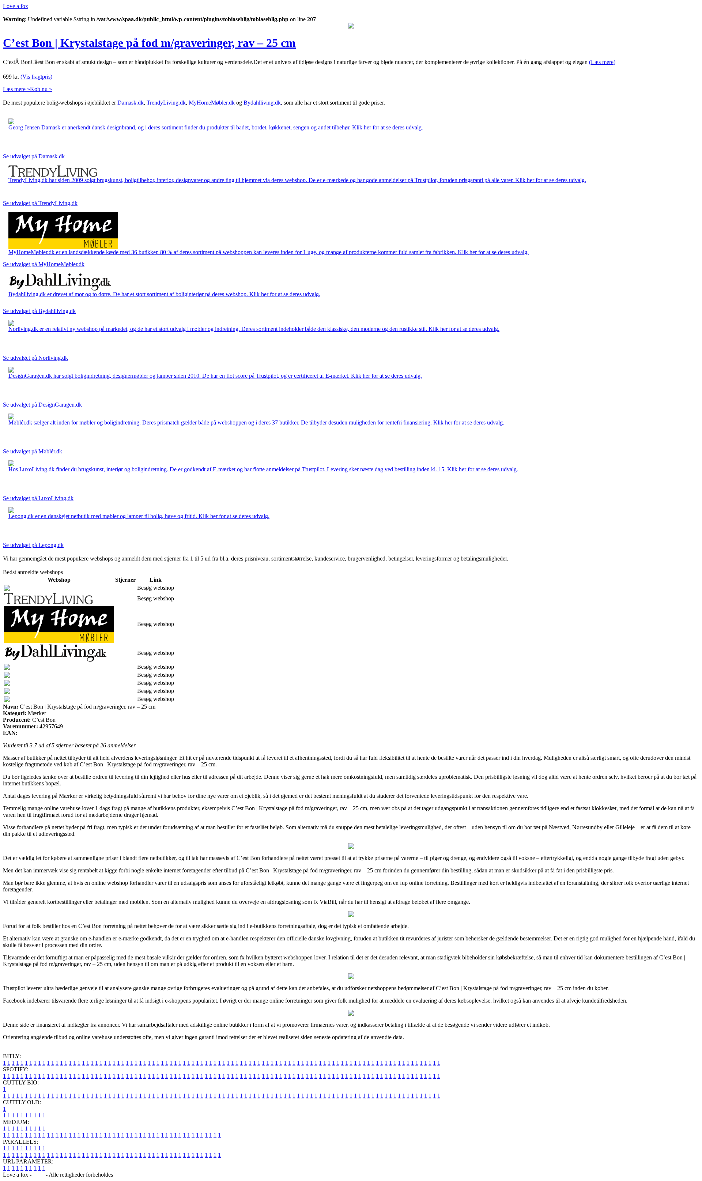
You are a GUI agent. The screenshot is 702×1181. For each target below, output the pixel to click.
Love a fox (15, 6)
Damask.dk (130, 102)
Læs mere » (16, 89)
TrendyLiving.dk (166, 102)
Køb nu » (41, 89)
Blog (38, 1174)
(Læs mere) (602, 62)
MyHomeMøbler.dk (212, 102)
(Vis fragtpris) (36, 76)
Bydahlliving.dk (262, 102)
